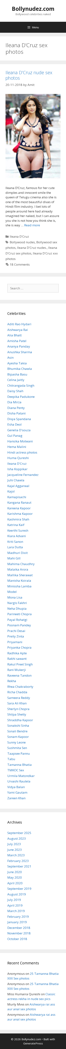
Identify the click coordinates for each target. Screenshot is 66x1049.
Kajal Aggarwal (18, 486)
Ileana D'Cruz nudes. (32, 248)
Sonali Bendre (17, 731)
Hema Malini (16, 447)
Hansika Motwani (20, 441)
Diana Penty (16, 408)
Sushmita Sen (17, 748)
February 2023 (18, 861)
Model (12, 592)
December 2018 (18, 928)
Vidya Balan (16, 787)
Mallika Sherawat (20, 575)
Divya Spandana (19, 419)
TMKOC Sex (15, 770)
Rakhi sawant (17, 658)
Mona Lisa (14, 597)
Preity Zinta (15, 636)
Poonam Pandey (19, 625)
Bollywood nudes (22, 242)
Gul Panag (14, 435)
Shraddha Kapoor (20, 720)
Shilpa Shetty (16, 714)
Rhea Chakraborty (20, 686)
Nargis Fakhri (17, 603)
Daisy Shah (15, 391)
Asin (10, 357)
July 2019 (14, 900)
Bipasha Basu (17, 374)
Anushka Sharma (19, 352)
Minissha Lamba (19, 586)
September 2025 (19, 833)
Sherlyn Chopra (18, 709)
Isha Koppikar (17, 469)
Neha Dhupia (17, 608)
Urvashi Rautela (18, 781)
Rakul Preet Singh (20, 664)
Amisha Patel (16, 341)
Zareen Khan (16, 798)
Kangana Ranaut (19, 502)
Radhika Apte (17, 653)
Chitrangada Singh (20, 385)
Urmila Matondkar (21, 776)
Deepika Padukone (21, 397)
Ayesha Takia (17, 363)
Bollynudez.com (33, 8)
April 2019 (15, 905)
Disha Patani (16, 413)
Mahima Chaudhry (21, 564)
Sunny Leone (16, 742)
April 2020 (15, 883)
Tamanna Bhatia (19, 765)
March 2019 (16, 911)
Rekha (11, 681)
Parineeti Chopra (19, 614)
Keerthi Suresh (17, 530)
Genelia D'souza (19, 430)
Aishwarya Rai (17, 330)
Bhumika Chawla (19, 369)
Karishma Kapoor (20, 514)
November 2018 (19, 933)
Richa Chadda (17, 692)
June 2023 (14, 850)
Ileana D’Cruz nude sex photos (29, 75)
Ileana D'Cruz (19, 236)
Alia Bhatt (14, 335)
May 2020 (14, 877)
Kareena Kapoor (19, 508)
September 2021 (19, 866)
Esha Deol (14, 424)
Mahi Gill (14, 558)
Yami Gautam (17, 792)
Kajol (11, 491)
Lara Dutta (15, 547)
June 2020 (14, 872)
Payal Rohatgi (17, 620)
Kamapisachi (16, 497)
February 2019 (18, 916)
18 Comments (20, 264)
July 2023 (14, 844)
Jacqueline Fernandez (22, 475)
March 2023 (16, 855)
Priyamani (14, 642)
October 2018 (17, 939)
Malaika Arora (17, 569)
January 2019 (17, 922)
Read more (32, 225)
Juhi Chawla (15, 480)
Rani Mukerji (16, 670)
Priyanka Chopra (19, 647)
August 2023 (16, 838)
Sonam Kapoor (18, 737)
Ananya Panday (18, 346)
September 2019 (19, 888)
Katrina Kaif (15, 525)
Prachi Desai (16, 631)
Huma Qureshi (18, 458)
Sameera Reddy (18, 698)
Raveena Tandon (19, 675)
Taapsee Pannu (18, 753)
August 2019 (16, 894)
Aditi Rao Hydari (19, 324)
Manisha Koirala (19, 580)
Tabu (11, 759)
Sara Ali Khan (17, 703)
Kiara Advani (16, 536)
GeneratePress (33, 1043)
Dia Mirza (14, 402)
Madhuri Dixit (17, 553)
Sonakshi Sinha (18, 725)
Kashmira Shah (18, 519)
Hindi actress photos (22, 452)
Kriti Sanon (15, 541)
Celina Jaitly (15, 380)
